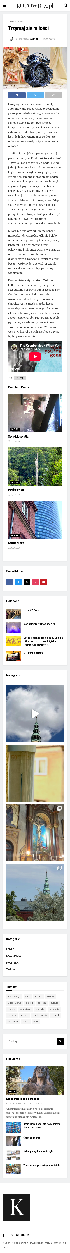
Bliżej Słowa (14, 1003)
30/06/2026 (15, 548)
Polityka (12, 962)
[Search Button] (60, 1041)
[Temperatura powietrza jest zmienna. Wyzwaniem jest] (35, 773)
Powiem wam (16, 490)
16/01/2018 (49, 38)
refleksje (20, 377)
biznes (50, 997)
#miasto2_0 (14, 997)
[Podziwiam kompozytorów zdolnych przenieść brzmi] (35, 832)
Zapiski (20, 21)
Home (11, 21)
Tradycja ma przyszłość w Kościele (41, 1165)
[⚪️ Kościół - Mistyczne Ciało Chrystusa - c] (35, 892)
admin (34, 38)
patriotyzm (25, 1009)
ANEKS (38, 997)
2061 (27, 997)
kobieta (42, 1003)
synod (55, 1015)
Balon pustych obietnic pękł (38, 1151)
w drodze (13, 1021)
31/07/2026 (15, 441)
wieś (35, 1021)
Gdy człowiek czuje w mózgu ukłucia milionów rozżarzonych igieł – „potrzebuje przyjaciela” (43, 641)
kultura (54, 1003)
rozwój (25, 1015)
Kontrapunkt (16, 543)
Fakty (10, 948)
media (11, 1009)
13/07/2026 (15, 495)
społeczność (40, 1015)
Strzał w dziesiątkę (33, 652)
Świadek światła (18, 436)
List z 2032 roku (31, 610)
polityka (40, 1009)
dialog (29, 1003)
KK (21, 1104)
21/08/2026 (31, 1104)
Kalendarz (13, 955)
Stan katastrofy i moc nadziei (39, 624)
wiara (26, 1021)
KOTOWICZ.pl (35, 5)
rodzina (12, 1015)
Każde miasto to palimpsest (22, 1098)
